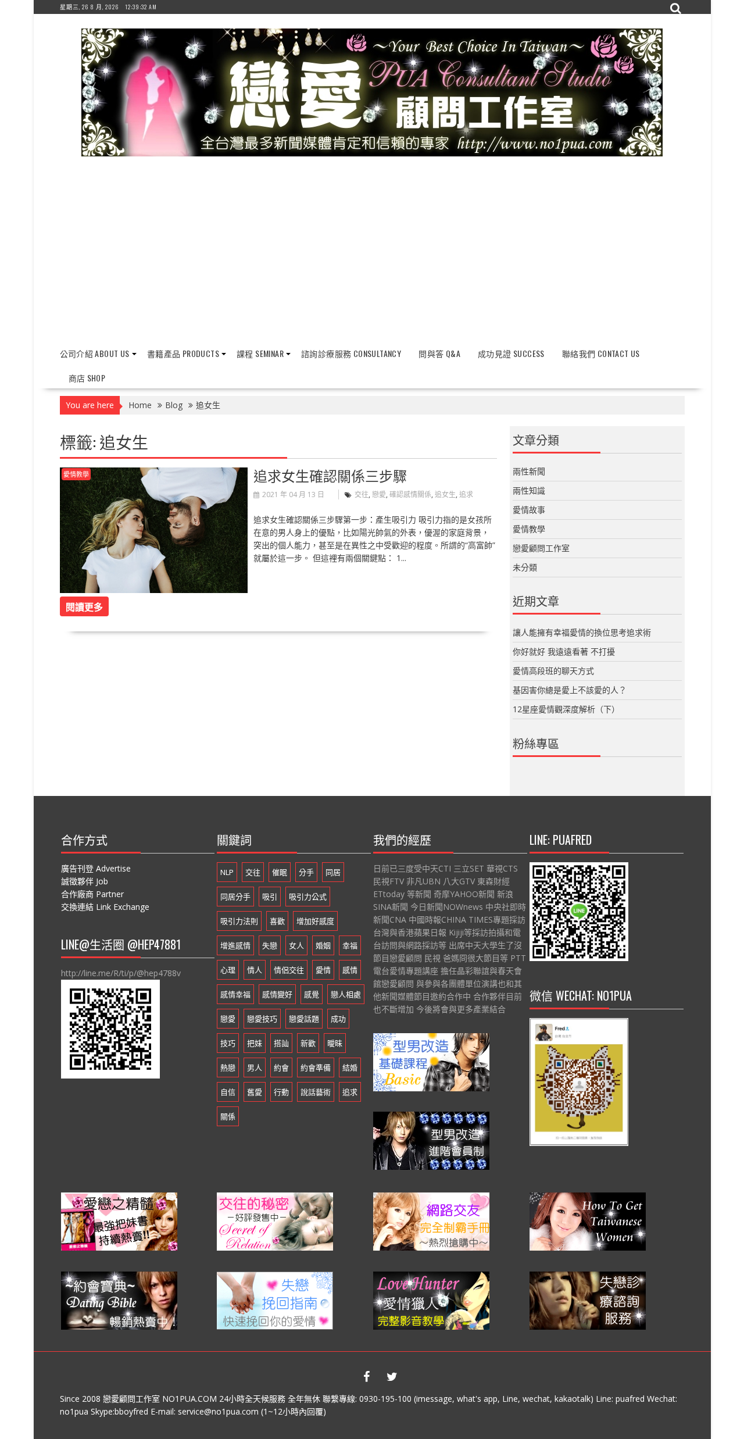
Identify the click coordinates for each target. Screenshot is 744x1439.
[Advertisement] (372, 252)
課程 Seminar (260, 353)
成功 (338, 1018)
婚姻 (323, 945)
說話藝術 (316, 1092)
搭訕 (281, 1043)
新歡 (308, 1043)
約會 (281, 1067)
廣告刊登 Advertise (96, 868)
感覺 (311, 994)
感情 (349, 970)
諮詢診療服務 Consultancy (351, 353)
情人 (254, 970)
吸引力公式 (308, 896)
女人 (296, 945)
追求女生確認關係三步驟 (330, 475)
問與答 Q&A (439, 353)
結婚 (349, 1067)
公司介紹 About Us (95, 353)
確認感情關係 (410, 494)
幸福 (349, 945)
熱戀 (227, 1067)
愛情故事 (529, 509)
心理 (227, 970)
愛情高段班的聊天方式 (553, 670)
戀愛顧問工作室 (541, 548)
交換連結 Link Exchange (105, 906)
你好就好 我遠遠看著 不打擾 (564, 651)
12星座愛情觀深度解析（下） (566, 709)
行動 (281, 1092)
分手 (306, 872)
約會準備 (316, 1067)
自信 (227, 1092)
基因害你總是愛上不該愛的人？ (570, 689)
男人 (254, 1067)
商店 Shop (87, 378)
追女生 (445, 494)
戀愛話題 (304, 1018)
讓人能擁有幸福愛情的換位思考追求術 (582, 632)
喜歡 (277, 921)
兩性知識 (529, 490)
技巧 (227, 1043)
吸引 (269, 896)
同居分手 (235, 896)
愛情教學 (76, 474)
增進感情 (235, 945)
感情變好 (277, 994)
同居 (333, 872)
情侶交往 (289, 970)
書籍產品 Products (183, 353)
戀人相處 (346, 994)
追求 (466, 494)
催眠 (279, 872)
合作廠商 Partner (92, 893)
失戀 (269, 945)
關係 (227, 1116)
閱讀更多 (84, 606)
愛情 (323, 970)
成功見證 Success (511, 353)
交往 (362, 494)
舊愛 (254, 1092)
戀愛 (379, 494)
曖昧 (334, 1043)
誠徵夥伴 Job (84, 881)
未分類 (525, 567)
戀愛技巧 (262, 1018)
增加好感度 (315, 921)
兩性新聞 (529, 471)
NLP (227, 872)
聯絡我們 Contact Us (601, 353)
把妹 (254, 1043)
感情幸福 (235, 994)
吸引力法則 (239, 921)
